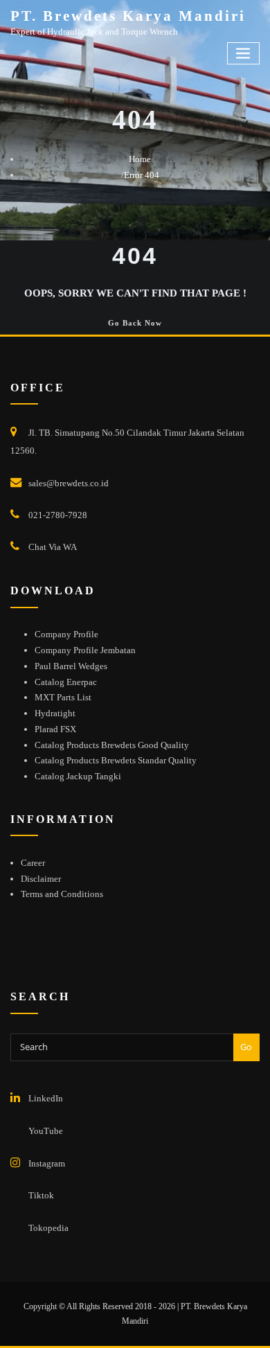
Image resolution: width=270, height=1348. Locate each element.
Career (33, 863)
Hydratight (55, 713)
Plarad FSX (55, 729)
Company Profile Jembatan (85, 650)
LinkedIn (45, 1098)
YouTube (45, 1131)
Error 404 (141, 175)
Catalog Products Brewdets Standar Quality (116, 760)
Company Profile (66, 634)
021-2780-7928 (57, 515)
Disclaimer (41, 878)
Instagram (46, 1163)
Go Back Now (135, 323)
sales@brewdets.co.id (68, 483)
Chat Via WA (52, 547)
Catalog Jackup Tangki (78, 776)
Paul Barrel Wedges (71, 666)
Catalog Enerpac (66, 682)
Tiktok (41, 1195)
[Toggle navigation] (243, 53)
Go (246, 1046)
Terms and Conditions (62, 894)
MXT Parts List (63, 697)
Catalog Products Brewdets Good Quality (112, 745)
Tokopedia (48, 1228)
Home (140, 159)
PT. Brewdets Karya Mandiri (128, 16)
